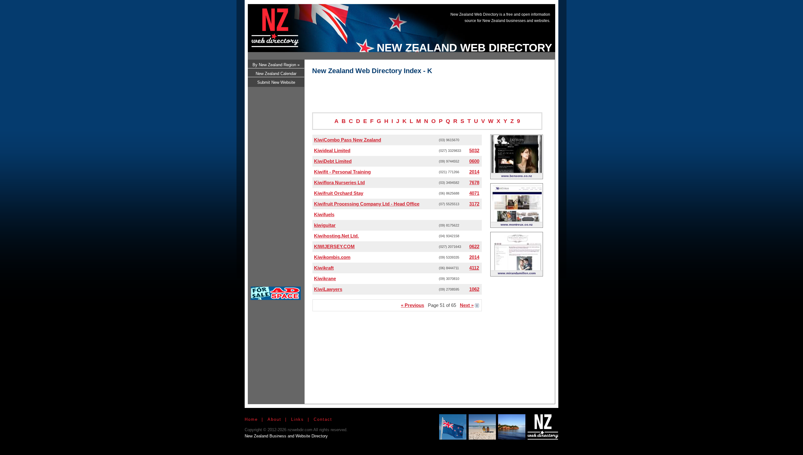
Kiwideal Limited (332, 150)
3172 (474, 203)
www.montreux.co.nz (517, 224)
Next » (467, 305)
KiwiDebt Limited (333, 161)
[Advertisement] (437, 23)
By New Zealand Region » (276, 64)
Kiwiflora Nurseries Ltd (339, 182)
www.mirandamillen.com (517, 273)
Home (251, 419)
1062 (474, 289)
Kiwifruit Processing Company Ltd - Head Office (366, 203)
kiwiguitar (325, 225)
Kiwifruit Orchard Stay (338, 193)
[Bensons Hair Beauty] (517, 171)
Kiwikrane (325, 278)
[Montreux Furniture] (517, 219)
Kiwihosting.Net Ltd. (336, 235)
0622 (474, 246)
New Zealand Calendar (276, 73)
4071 (474, 193)
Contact (323, 419)
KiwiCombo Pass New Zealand (347, 139)
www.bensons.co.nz (516, 176)
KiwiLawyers (328, 289)
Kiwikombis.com (332, 257)
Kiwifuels (324, 214)
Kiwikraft (324, 267)
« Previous (412, 305)
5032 (474, 150)
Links (297, 419)
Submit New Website (276, 82)
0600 (474, 161)
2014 (474, 171)
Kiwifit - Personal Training (342, 171)
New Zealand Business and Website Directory (286, 436)
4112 (474, 267)
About (274, 419)
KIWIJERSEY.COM (334, 246)
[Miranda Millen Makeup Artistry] (517, 268)
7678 (474, 182)
